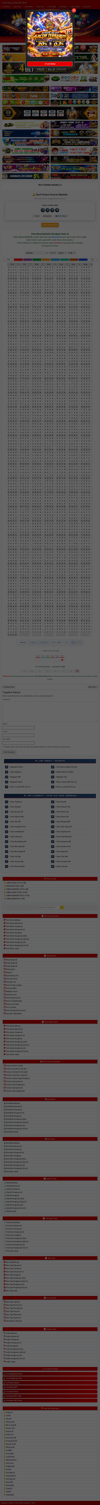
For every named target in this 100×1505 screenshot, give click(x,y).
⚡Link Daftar (50, 64)
